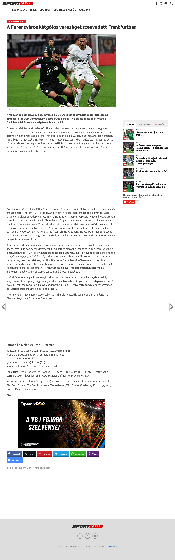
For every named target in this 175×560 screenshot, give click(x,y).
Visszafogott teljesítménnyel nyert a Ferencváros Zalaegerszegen (151, 161)
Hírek (33, 10)
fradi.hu (14, 110)
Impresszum (112, 546)
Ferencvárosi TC (43, 468)
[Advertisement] (61, 179)
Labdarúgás (19, 10)
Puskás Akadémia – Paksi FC (151, 171)
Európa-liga (25, 468)
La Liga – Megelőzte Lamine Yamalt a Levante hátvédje (151, 185)
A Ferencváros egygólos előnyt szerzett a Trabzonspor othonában (152, 148)
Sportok (45, 10)
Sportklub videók (65, 10)
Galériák (84, 10)
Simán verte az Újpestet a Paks (150, 133)
